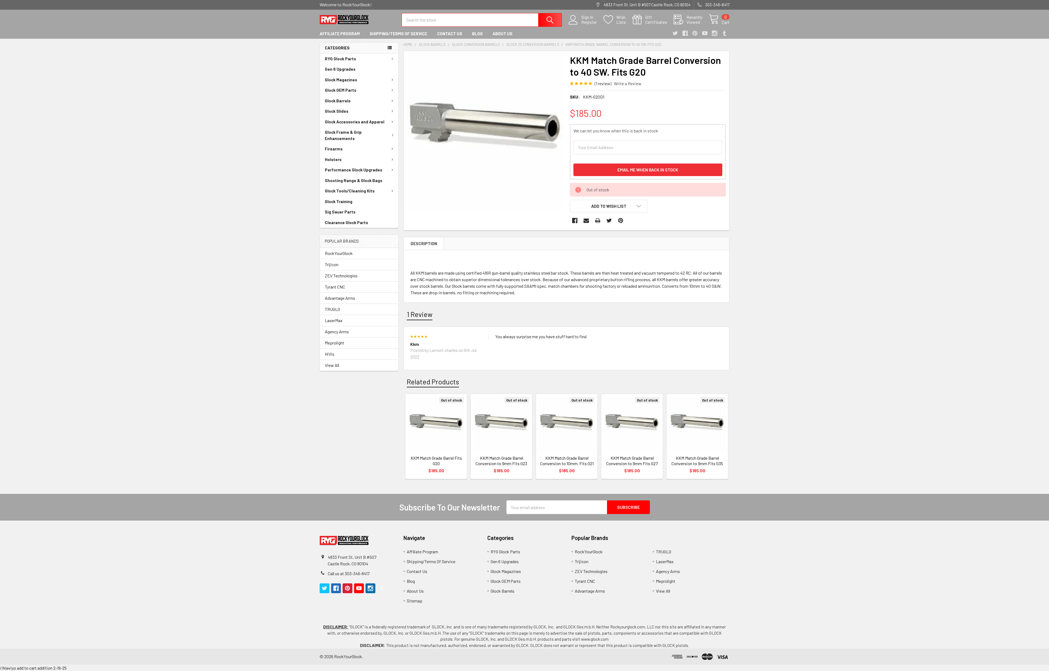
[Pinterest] (695, 33)
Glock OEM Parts (340, 90)
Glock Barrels (337, 100)
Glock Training (338, 201)
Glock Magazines (341, 79)
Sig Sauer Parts (340, 211)
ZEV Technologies (341, 275)
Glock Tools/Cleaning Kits (350, 190)
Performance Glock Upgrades (353, 169)
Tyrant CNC (335, 286)
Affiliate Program (340, 33)
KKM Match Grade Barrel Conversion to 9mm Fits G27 (632, 460)
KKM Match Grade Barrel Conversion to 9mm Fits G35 (697, 460)
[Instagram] (715, 33)
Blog (477, 33)
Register (589, 22)
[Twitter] (675, 33)
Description (424, 243)
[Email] (586, 220)
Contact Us (449, 33)
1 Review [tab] (419, 314)
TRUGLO (332, 309)
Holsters (333, 159)
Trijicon (331, 264)
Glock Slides (336, 111)
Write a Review (627, 83)
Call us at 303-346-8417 (349, 573)
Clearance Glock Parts (346, 222)
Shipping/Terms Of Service (398, 33)
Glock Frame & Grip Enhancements (343, 135)
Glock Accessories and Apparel (354, 121)
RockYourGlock (339, 253)
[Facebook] (685, 33)
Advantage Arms (340, 298)
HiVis (329, 354)
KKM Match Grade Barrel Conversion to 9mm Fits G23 (501, 460)
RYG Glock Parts (340, 58)
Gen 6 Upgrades (340, 69)
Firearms (334, 148)
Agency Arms (337, 331)
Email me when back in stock (647, 169)
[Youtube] (705, 33)
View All (332, 365)
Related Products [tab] (433, 382)
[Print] (598, 220)
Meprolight (334, 342)
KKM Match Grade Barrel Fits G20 (436, 460)
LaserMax (334, 320)
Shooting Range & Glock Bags (353, 180)
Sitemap (414, 600)
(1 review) (603, 83)
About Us (502, 33)
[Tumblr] (724, 33)
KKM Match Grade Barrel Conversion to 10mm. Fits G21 (567, 460)
